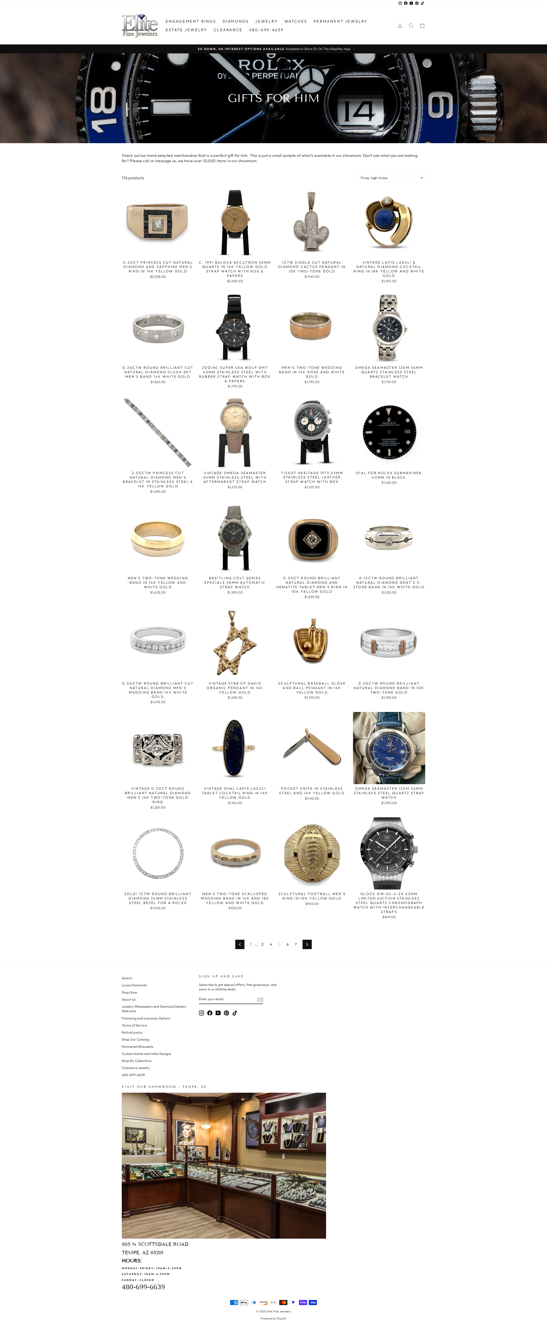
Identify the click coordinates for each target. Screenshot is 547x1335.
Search (127, 978)
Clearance (228, 29)
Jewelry (266, 21)
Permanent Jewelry (341, 21)
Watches (295, 21)
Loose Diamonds (134, 985)
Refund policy (132, 1032)
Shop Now (129, 992)
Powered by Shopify (273, 1318)
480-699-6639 (266, 29)
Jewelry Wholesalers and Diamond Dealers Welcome (154, 1008)
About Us (129, 999)
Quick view (158, 253)
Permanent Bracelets (137, 1047)
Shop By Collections (137, 1061)
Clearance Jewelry (136, 1068)
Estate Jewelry (186, 29)
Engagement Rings (191, 21)
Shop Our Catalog (135, 1039)
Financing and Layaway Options (146, 1018)
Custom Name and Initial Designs (146, 1054)
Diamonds (236, 21)
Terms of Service (134, 1025)
